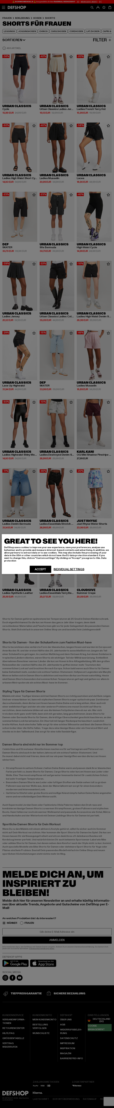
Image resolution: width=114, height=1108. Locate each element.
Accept (40, 569)
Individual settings (69, 569)
